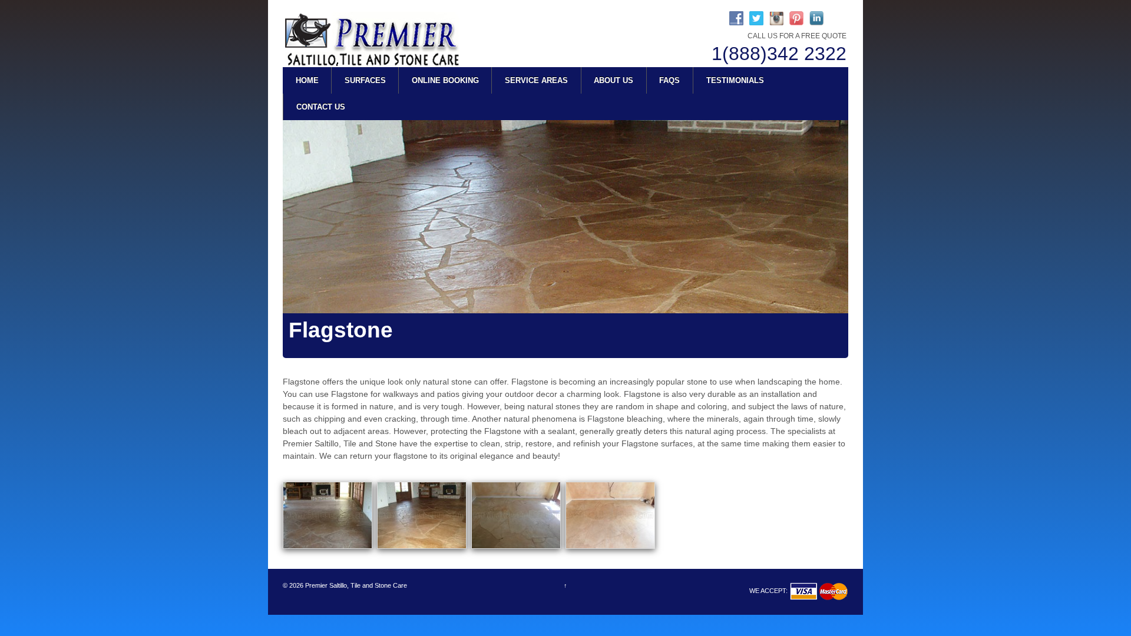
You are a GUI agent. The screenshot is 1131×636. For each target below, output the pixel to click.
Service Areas (536, 80)
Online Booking (445, 80)
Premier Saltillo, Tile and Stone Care (355, 585)
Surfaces (365, 80)
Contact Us (320, 106)
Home (307, 80)
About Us (613, 80)
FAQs (669, 80)
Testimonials (735, 80)
